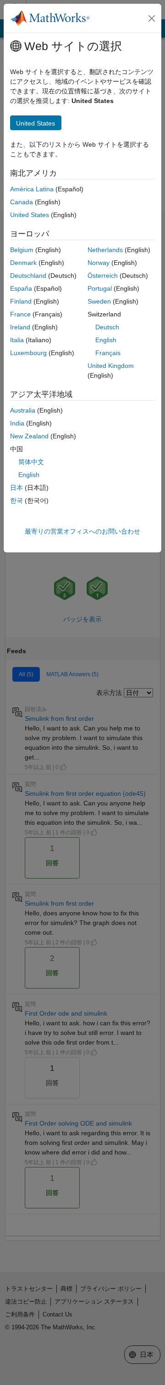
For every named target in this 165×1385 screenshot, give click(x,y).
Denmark (23, 262)
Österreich (103, 275)
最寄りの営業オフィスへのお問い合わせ (82, 531)
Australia (22, 410)
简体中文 (31, 461)
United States (29, 214)
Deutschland (28, 275)
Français (108, 352)
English (105, 340)
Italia (17, 340)
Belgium (21, 249)
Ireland (20, 327)
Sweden (99, 301)
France (20, 314)
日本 (16, 487)
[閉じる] (151, 18)
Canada (21, 202)
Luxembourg (28, 352)
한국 (16, 500)
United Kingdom (111, 365)
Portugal (100, 288)
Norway (99, 262)
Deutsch (107, 327)
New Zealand (29, 436)
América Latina (32, 189)
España (21, 288)
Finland (21, 301)
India (17, 423)
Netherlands (105, 249)
